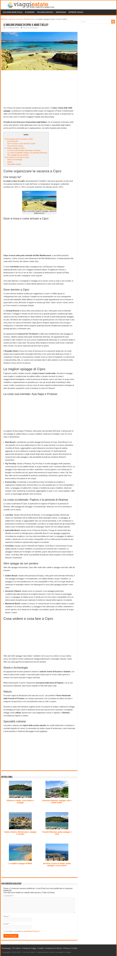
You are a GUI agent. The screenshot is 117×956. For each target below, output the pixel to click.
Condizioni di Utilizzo (53, 948)
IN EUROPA (30, 12)
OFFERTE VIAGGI (76, 12)
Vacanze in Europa (16, 19)
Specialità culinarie (14, 164)
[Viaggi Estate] (32, 4)
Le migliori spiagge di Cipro (15, 148)
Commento (8, 896)
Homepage (6, 948)
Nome (6, 916)
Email (6, 924)
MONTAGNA (61, 12)
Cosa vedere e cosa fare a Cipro (17, 157)
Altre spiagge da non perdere (18, 155)
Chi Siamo (16, 948)
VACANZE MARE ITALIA (13, 12)
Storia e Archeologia (14, 159)
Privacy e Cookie (70, 948)
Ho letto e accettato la (23, 931)
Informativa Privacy (32, 931)
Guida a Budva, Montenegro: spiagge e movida (20, 833)
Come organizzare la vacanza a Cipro (19, 139)
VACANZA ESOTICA (45, 12)
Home (5, 19)
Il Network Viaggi (29, 948)
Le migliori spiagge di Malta (20, 863)
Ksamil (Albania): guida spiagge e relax (56, 833)
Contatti (40, 948)
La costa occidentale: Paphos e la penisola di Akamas (27, 153)
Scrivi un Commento (30, 28)
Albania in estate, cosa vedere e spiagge (20, 802)
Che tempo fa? (12, 141)
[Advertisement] (39, 89)
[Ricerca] (113, 22)
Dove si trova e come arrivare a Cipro (21, 143)
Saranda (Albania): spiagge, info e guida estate (57, 802)
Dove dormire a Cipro (15, 146)
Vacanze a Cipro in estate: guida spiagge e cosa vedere (57, 864)
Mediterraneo (29, 19)
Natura (9, 162)
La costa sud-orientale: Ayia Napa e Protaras (24, 150)
